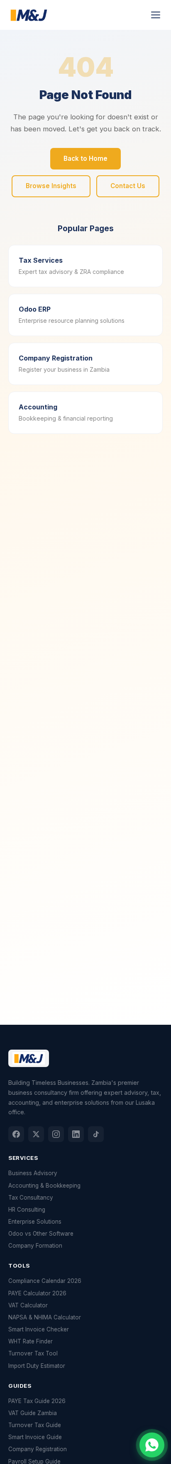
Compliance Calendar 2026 (44, 1281)
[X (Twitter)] (36, 1134)
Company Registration (37, 1449)
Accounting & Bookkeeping (44, 1185)
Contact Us (127, 186)
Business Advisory (32, 1173)
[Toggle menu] (156, 15)
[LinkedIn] (76, 1134)
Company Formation (35, 1245)
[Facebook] (16, 1134)
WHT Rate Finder (30, 1341)
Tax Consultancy (30, 1197)
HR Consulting (26, 1209)
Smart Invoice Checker (38, 1329)
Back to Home (85, 158)
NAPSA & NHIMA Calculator (44, 1317)
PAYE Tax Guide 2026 (37, 1401)
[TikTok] (96, 1134)
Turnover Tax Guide (34, 1425)
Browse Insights (51, 186)
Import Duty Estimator (36, 1365)
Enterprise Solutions (34, 1221)
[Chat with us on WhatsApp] (151, 1445)
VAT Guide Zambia (32, 1413)
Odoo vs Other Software (40, 1233)
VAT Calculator (28, 1305)
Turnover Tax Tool (33, 1353)
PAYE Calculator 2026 (37, 1293)
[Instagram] (56, 1134)
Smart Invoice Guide (35, 1437)
